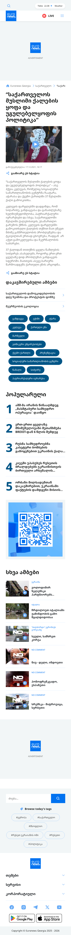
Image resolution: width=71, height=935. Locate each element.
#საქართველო (46, 817)
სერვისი (13, 884)
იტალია (36, 604)
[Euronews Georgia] (11, 16)
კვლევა (16, 327)
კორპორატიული (21, 894)
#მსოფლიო (35, 826)
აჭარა (52, 318)
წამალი (16, 369)
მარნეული (18, 335)
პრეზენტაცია (47, 352)
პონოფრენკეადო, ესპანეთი (45, 683)
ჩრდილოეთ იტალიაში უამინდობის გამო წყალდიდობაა (48, 613)
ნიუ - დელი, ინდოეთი (47, 662)
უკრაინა (36, 582)
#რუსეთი (54, 835)
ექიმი (36, 318)
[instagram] (23, 907)
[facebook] (11, 907)
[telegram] (35, 907)
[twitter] (47, 907)
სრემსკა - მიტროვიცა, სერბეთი (47, 706)
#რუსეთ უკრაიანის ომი (24, 835)
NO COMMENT (38, 650)
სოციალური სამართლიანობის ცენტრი (35, 361)
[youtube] (59, 907)
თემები (12, 875)
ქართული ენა (39, 327)
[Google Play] (22, 918)
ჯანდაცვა (18, 318)
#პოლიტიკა (35, 844)
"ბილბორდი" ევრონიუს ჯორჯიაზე (44, 628)
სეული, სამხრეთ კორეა (43, 638)
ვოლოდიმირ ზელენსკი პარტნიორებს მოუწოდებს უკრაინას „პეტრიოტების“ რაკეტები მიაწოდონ (47, 591)
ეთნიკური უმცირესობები (27, 344)
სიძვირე (35, 369)
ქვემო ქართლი (21, 352)
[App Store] (49, 918)
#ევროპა (21, 817)
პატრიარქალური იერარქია (28, 378)
